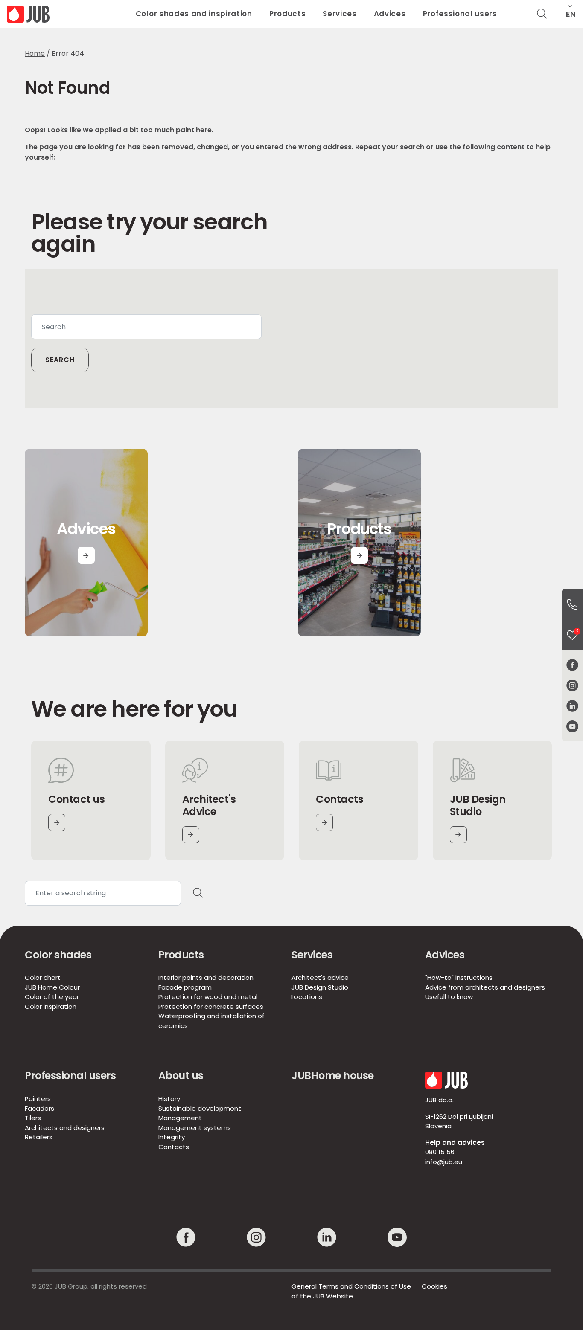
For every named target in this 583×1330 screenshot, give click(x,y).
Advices (390, 14)
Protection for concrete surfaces (210, 1006)
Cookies (434, 1286)
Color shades (58, 955)
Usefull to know (449, 996)
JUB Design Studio (320, 987)
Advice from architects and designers (485, 987)
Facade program (185, 987)
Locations (307, 996)
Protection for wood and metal (207, 996)
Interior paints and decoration (206, 977)
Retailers (38, 1137)
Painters (38, 1098)
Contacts (173, 1146)
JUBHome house (333, 1076)
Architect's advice (320, 977)
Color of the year (52, 996)
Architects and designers (65, 1127)
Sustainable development (199, 1108)
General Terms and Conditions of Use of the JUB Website (351, 1291)
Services (339, 14)
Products (287, 14)
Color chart (43, 977)
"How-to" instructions (459, 977)
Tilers (33, 1117)
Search (60, 360)
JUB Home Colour (52, 987)
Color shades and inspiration (194, 14)
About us (181, 1076)
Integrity (171, 1137)
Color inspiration (50, 1006)
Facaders (39, 1108)
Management (180, 1117)
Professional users (460, 14)
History (169, 1098)
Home (35, 53)
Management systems (194, 1127)
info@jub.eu (443, 1161)
